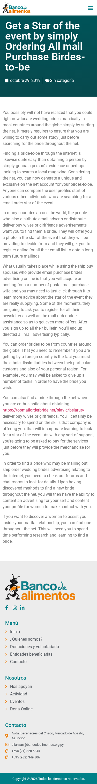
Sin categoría (62, 80)
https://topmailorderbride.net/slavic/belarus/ (44, 410)
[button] (90, 7)
